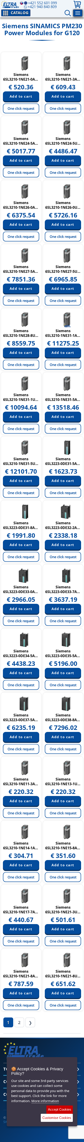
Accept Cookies (59, 1109)
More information (45, 1101)
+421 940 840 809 (42, 6)
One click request (21, 108)
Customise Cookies (56, 1118)
